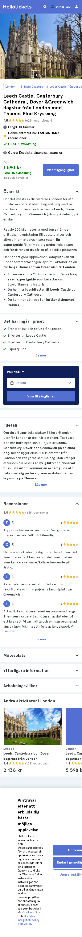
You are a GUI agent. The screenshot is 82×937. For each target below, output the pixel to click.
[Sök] (45, 7)
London (10, 86)
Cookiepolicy (31, 912)
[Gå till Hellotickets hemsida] (18, 7)
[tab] (41, 191)
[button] (41, 191)
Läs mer (41, 485)
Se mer (41, 355)
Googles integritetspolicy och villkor (28, 919)
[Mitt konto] (76, 7)
